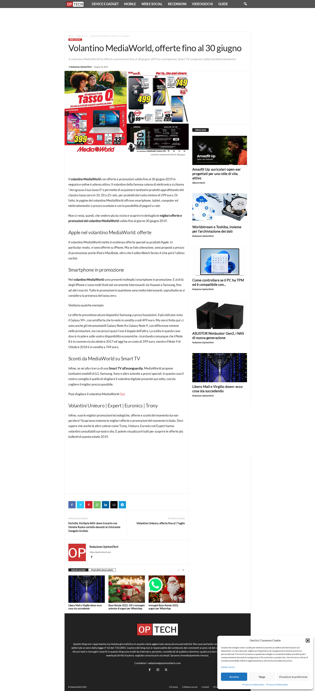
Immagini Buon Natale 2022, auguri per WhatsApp (164, 607)
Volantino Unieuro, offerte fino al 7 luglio (161, 523)
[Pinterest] (88, 504)
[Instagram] (158, 669)
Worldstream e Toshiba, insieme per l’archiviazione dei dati (216, 229)
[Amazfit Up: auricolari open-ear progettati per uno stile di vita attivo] (219, 150)
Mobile (130, 4)
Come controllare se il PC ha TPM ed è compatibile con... (218, 282)
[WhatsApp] (97, 504)
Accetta (234, 676)
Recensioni (177, 4)
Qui (122, 394)
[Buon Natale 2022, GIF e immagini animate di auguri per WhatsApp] (126, 589)
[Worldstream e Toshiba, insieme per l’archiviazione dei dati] (219, 208)
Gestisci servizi (228, 667)
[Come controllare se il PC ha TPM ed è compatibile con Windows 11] (219, 261)
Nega (262, 676)
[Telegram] (122, 504)
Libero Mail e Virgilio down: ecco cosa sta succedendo (85, 607)
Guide (223, 4)
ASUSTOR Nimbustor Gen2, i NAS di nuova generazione (218, 335)
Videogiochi (202, 4)
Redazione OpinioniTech (81, 67)
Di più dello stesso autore (102, 570)
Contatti (205, 687)
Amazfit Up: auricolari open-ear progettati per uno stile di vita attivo (216, 173)
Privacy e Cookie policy (253, 684)
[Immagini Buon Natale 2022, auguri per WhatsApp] (167, 589)
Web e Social (151, 4)
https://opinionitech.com (100, 552)
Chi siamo (173, 687)
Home (70, 36)
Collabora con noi (189, 687)
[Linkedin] (105, 504)
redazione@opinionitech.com (164, 663)
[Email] (114, 504)
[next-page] (183, 570)
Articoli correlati (78, 570)
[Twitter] (80, 504)
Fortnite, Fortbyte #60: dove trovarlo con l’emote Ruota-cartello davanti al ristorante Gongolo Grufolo (94, 526)
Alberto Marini (198, 183)
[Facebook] (72, 504)
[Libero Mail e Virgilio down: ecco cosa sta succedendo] (86, 589)
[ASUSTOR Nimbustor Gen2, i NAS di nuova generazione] (219, 314)
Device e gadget (105, 4)
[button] (308, 640)
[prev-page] (179, 570)
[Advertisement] (157, 20)
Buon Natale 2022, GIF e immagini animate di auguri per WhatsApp (126, 607)
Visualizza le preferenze (293, 676)
